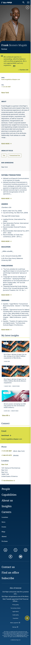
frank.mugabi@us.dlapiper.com (10, 79)
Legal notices (15, 611)
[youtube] (20, 556)
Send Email (5, 435)
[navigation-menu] (28, 2)
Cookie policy (15, 615)
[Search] (23, 2)
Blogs (3, 532)
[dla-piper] (6, 2)
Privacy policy (15, 604)
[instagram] (25, 550)
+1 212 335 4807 (6, 86)
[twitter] (15, 550)
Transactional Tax (14, 155)
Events (4, 527)
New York (5, 93)
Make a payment (14, 622)
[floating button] (27, 618)
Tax (4, 155)
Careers (6, 512)
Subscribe (8, 578)
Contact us (8, 567)
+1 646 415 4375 (6, 455)
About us (7, 500)
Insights (7, 506)
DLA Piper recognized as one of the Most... (15, 596)
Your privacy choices (15, 608)
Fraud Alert (15, 618)
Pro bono (5, 541)
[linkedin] (5, 550)
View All (5, 415)
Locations (5, 517)
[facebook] (10, 556)
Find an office (10, 572)
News (3, 522)
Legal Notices (19, 635)
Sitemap (14, 627)
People (6, 489)
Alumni (4, 536)
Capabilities (9, 494)
